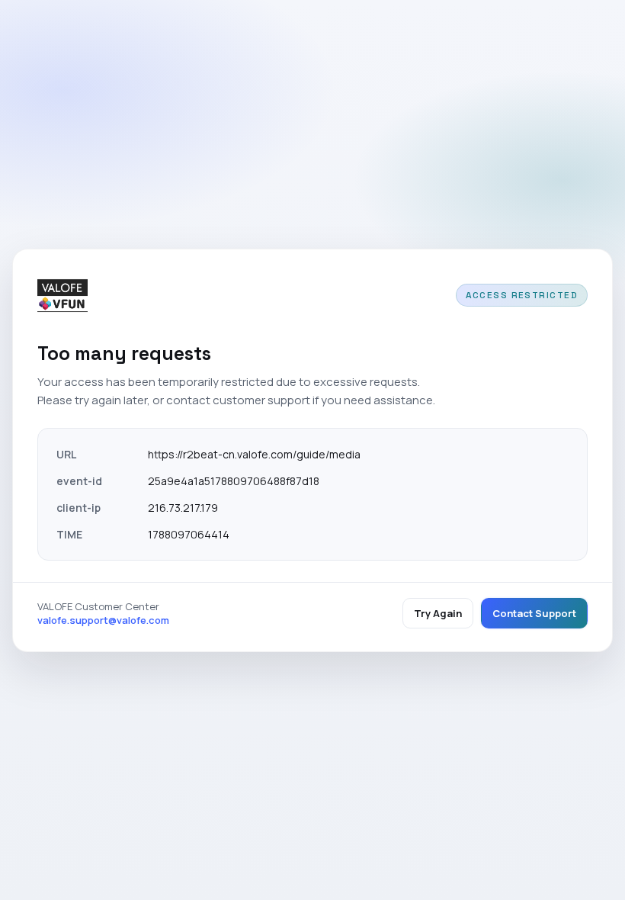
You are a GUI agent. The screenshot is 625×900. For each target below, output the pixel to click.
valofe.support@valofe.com (103, 620)
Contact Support (534, 613)
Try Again (438, 613)
